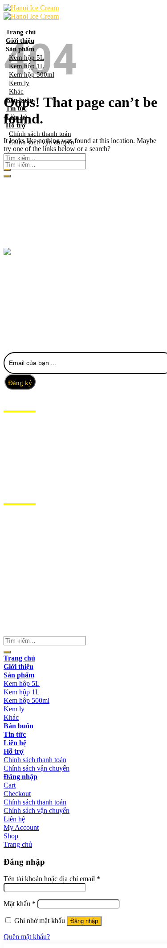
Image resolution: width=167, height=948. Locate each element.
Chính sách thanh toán (35, 759)
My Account (21, 827)
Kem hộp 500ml (26, 700)
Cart (10, 785)
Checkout (17, 793)
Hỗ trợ (16, 478)
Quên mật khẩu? (27, 936)
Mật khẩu (20, 903)
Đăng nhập (84, 921)
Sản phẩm (21, 444)
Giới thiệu (22, 435)
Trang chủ (21, 32)
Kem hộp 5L (22, 683)
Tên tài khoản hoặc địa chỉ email (52, 878)
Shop (11, 836)
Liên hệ (16, 469)
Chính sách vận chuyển (36, 768)
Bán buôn (21, 452)
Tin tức (17, 461)
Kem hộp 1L (22, 692)
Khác (16, 91)
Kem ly (14, 709)
